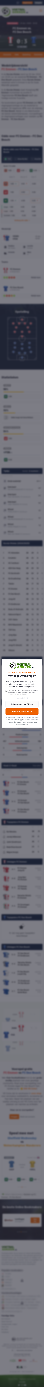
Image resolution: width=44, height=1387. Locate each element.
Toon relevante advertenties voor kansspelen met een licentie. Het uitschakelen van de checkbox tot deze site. (23, 692)
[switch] (6, 691)
